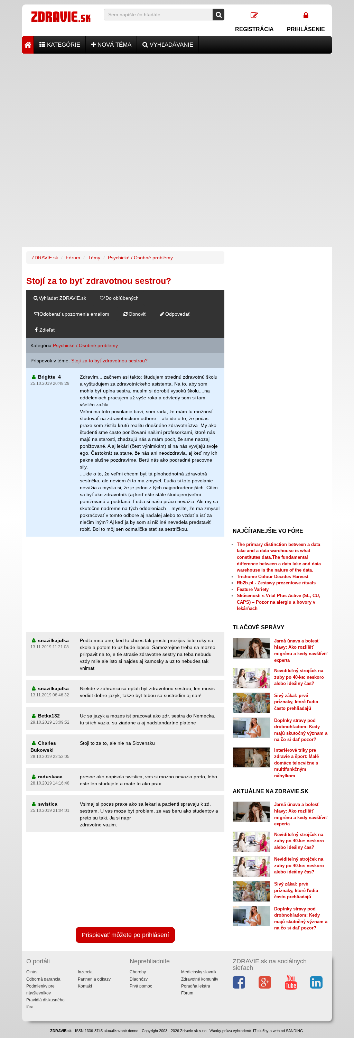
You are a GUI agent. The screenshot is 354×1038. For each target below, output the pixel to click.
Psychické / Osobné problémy (140, 257)
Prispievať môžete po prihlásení (125, 935)
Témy (94, 257)
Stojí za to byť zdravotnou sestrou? (109, 360)
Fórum (73, 257)
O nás (31, 972)
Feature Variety (253, 589)
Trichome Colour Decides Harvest (272, 576)
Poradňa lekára (195, 986)
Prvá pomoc (141, 986)
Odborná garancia (43, 979)
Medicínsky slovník (198, 972)
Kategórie (62, 44)
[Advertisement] (177, 102)
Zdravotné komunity (199, 979)
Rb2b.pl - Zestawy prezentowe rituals (276, 582)
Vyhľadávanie (170, 44)
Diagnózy (139, 979)
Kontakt (85, 986)
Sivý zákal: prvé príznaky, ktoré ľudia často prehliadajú (296, 702)
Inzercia (85, 972)
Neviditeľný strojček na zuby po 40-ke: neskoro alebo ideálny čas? (299, 677)
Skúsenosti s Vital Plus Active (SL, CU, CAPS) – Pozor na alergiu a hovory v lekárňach (278, 602)
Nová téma (113, 44)
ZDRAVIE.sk (44, 257)
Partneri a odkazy (94, 979)
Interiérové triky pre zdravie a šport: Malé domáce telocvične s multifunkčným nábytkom (296, 763)
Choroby (138, 972)
